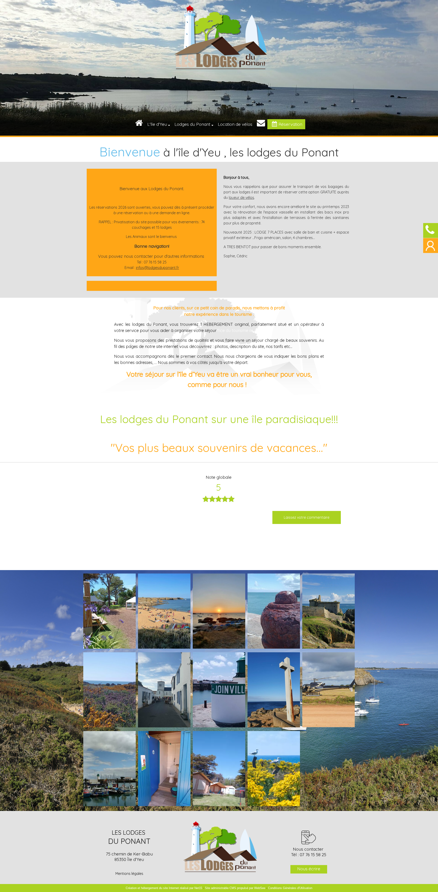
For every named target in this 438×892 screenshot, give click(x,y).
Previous (181, 499)
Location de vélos (235, 124)
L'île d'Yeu (157, 124)
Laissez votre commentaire (306, 517)
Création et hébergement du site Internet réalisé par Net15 (164, 888)
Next (256, 499)
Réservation (290, 124)
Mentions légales (129, 873)
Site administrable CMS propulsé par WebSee (235, 888)
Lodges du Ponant (192, 124)
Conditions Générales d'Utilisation (290, 888)
